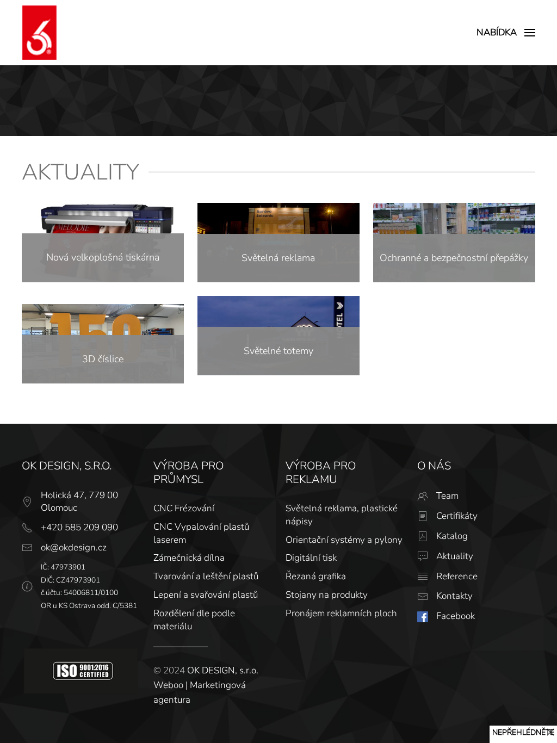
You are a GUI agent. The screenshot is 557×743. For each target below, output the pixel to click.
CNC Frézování (183, 508)
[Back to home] (39, 32)
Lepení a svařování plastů (205, 595)
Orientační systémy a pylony (344, 540)
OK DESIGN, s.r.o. (222, 670)
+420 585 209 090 (79, 527)
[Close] (550, 732)
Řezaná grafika (316, 576)
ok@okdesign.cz (74, 547)
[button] (505, 32)
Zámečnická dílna (189, 558)
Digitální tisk (311, 558)
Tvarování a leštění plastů (205, 576)
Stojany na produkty (327, 595)
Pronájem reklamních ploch (341, 613)
